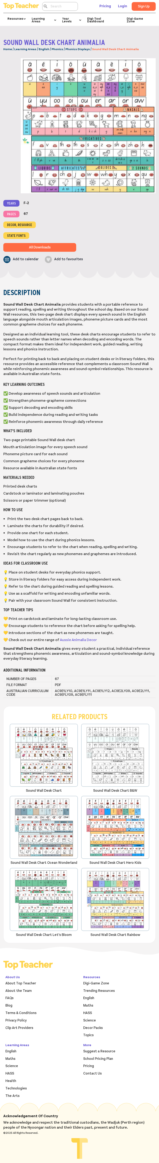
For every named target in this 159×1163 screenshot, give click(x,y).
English (44, 49)
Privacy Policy (16, 1020)
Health (10, 1081)
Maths (88, 1005)
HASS (87, 1013)
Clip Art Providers (19, 1028)
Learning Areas (25, 49)
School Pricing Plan (98, 1059)
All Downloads (40, 247)
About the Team (18, 991)
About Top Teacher (20, 983)
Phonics (57, 49)
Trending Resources (99, 991)
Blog (8, 1005)
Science (89, 1020)
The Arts (12, 1096)
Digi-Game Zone (135, 20)
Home (7, 49)
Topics (88, 1035)
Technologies (16, 1088)
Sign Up (143, 6)
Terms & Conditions (20, 1013)
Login (122, 6)
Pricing (105, 6)
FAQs (9, 998)
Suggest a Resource (99, 1051)
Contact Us (92, 1073)
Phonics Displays (77, 49)
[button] (21, 259)
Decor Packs (93, 1028)
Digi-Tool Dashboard (95, 20)
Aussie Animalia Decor (78, 639)
